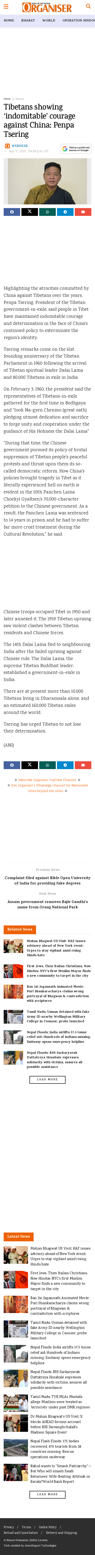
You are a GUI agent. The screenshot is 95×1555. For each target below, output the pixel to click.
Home (9, 21)
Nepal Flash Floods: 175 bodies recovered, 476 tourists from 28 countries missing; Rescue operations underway (55, 1449)
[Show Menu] (6, 7)
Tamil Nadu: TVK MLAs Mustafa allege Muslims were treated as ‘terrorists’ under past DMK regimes (60, 1402)
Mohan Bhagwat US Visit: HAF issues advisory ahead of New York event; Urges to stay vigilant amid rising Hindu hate (56, 949)
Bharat (28, 21)
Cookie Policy (48, 1527)
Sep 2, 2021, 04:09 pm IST (29, 151)
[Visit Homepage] (47, 7)
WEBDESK (20, 146)
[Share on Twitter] (29, 212)
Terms (26, 1527)
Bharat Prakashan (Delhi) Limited (27, 1540)
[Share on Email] (83, 212)
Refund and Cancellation (21, 1533)
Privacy (9, 1527)
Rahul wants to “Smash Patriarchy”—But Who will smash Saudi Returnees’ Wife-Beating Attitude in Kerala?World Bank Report (60, 1474)
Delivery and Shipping (61, 1533)
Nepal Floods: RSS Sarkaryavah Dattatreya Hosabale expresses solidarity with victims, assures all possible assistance (54, 1060)
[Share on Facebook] (12, 212)
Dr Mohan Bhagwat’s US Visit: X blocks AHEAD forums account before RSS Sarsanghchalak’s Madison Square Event (56, 1424)
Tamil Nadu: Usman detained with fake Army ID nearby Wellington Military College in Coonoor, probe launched (58, 1016)
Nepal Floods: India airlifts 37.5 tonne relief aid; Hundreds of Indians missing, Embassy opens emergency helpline (59, 1037)
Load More (47, 1080)
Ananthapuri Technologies (40, 1546)
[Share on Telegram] (65, 212)
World (48, 21)
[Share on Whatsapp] (47, 212)
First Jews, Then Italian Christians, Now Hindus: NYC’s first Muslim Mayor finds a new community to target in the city (59, 971)
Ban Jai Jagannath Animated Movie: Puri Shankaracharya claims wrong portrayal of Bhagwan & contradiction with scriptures (58, 994)
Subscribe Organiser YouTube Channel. (47, 780)
